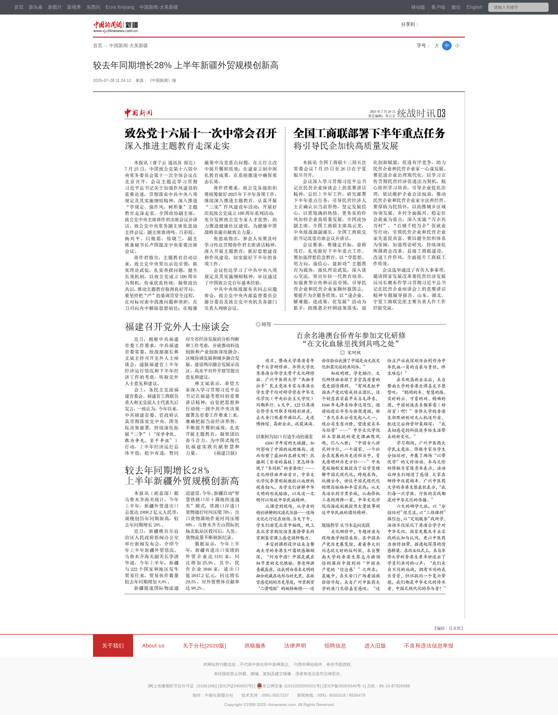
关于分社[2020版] (204, 646)
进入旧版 (375, 646)
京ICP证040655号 (235, 686)
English (474, 7)
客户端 (438, 7)
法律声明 (295, 646)
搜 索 (544, 7)
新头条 (36, 7)
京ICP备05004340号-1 (344, 686)
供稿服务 (255, 646)
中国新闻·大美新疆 (159, 7)
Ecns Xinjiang (119, 7)
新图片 (55, 7)
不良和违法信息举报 (429, 646)
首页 (19, 7)
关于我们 (113, 646)
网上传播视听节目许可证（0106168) (182, 686)
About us (153, 646)
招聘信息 (335, 646)
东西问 (93, 7)
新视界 (74, 7)
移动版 (418, 7)
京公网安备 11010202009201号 (291, 686)
